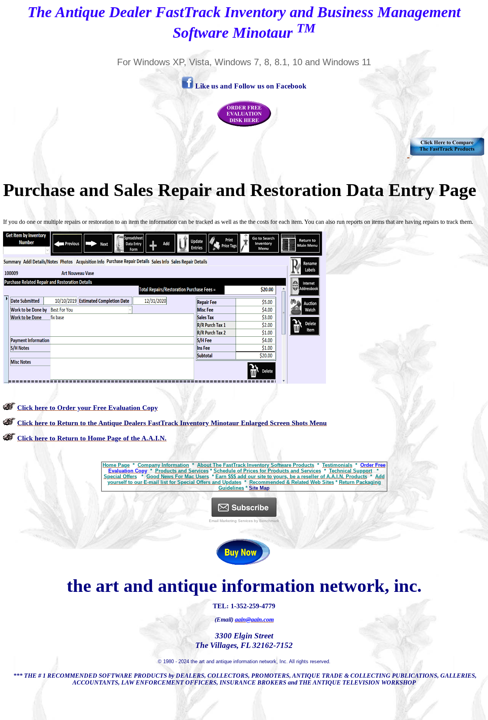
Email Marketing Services (231, 521)
